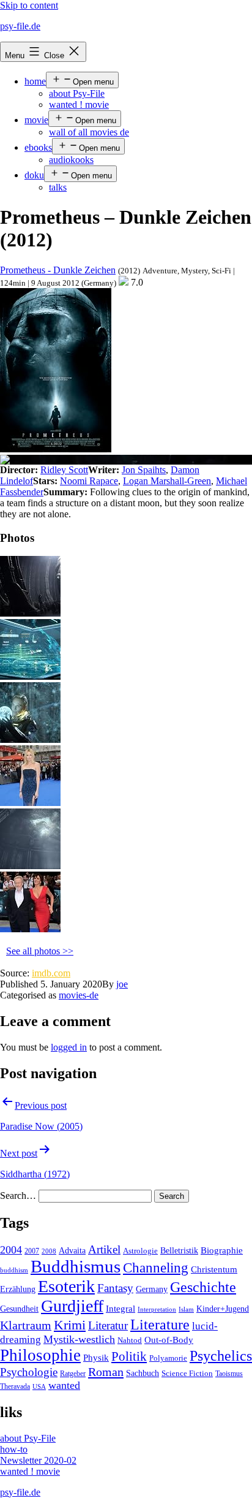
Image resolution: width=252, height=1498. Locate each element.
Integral (120, 1309)
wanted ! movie (79, 104)
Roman (106, 1371)
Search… (18, 1195)
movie (36, 120)
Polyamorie (168, 1358)
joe (122, 984)
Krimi (70, 1325)
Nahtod (129, 1340)
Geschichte (203, 1287)
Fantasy (115, 1288)
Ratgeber (73, 1373)
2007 (31, 1251)
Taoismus (229, 1373)
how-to (14, 1449)
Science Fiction (187, 1373)
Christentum (214, 1269)
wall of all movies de (89, 132)
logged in (69, 1047)
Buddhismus (75, 1266)
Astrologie (140, 1251)
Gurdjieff (72, 1305)
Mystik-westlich (79, 1339)
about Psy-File (77, 93)
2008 (49, 1251)
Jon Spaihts (144, 470)
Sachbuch (142, 1373)
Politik (129, 1356)
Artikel (104, 1250)
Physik (96, 1358)
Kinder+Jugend (222, 1309)
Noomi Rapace (89, 481)
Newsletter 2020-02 (38, 1460)
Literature (160, 1324)
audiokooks (71, 159)
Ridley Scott (64, 470)
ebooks (38, 147)
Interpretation (157, 1309)
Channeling (155, 1268)
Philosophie (40, 1355)
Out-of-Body (168, 1340)
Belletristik (179, 1250)
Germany (152, 1289)
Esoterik (66, 1286)
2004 (11, 1250)
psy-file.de (20, 26)
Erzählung (17, 1289)
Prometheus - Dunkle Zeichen (58, 270)
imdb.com (51, 973)
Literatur (108, 1325)
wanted (64, 1385)
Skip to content (29, 5)
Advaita (72, 1250)
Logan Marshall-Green (167, 481)
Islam (186, 1309)
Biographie (222, 1250)
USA (39, 1386)
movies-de (78, 995)
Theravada (15, 1386)
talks (58, 187)
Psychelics (221, 1355)
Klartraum (25, 1325)
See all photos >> (39, 951)
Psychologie (28, 1372)
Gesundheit (19, 1309)
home (35, 81)
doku (34, 175)
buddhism (14, 1270)
